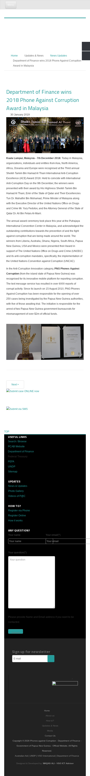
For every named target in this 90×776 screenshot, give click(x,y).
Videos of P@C (17, 496)
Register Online (17, 515)
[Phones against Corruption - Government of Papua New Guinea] (37, 11)
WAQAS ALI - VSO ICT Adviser (58, 763)
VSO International (46, 756)
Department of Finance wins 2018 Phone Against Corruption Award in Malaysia (42, 100)
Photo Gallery (16, 491)
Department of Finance (21, 451)
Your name (14, 535)
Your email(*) (53, 535)
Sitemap (12, 471)
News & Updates (17, 486)
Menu (11, 5)
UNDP (11, 466)
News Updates (58, 55)
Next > (15, 384)
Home (14, 55)
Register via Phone (19, 510)
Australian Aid (21, 756)
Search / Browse (17, 441)
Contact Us (50, 736)
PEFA (11, 461)
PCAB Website (16, 446)
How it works (15, 520)
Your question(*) (17, 552)
